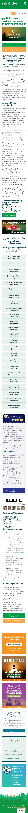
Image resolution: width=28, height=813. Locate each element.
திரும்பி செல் (13, 13)
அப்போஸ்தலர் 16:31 (12, 574)
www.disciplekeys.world (14, 758)
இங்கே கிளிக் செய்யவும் (14, 644)
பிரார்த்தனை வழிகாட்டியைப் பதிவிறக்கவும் (14, 45)
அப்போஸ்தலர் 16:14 (14, 544)
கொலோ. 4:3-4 (11, 564)
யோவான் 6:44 (16, 537)
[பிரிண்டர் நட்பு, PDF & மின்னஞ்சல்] (21, 14)
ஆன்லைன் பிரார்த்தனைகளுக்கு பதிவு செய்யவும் (14, 49)
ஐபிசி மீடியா (18, 807)
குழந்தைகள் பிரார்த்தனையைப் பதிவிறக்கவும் (14, 490)
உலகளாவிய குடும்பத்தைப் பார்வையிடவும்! (16, 782)
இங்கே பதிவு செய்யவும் (9, 215)
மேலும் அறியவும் (14, 731)
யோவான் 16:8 (16, 552)
